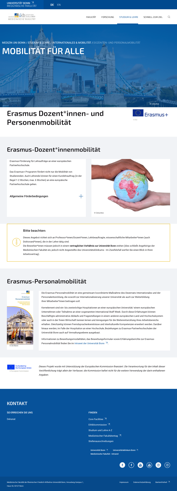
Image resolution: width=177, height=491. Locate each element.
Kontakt (17, 403)
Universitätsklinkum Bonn (124, 450)
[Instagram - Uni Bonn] (158, 465)
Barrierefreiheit (161, 482)
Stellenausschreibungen (100, 441)
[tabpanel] (88, 65)
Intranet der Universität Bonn (89, 343)
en (59, 4)
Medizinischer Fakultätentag (103, 435)
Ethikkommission (97, 424)
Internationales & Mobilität (71, 42)
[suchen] (168, 18)
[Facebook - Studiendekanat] (122, 465)
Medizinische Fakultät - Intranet (105, 454)
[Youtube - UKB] (149, 465)
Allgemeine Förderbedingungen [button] (29, 196)
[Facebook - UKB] (131, 465)
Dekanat (11, 419)
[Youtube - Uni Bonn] (140, 465)
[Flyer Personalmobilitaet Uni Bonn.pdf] (20, 321)
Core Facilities (95, 419)
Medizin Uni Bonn (13, 42)
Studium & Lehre (128, 17)
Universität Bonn (18, 3)
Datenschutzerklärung (142, 482)
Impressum (123, 482)
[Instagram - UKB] (167, 465)
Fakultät (91, 17)
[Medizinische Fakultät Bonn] (22, 16)
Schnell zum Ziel (153, 17)
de (52, 4)
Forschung (107, 17)
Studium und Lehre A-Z (100, 430)
